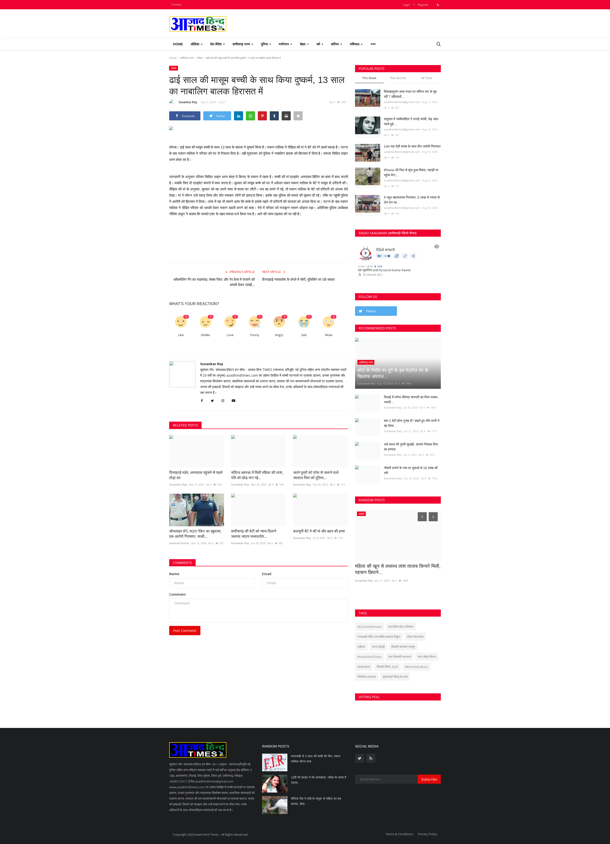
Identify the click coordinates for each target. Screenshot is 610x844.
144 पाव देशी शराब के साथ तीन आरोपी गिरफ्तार (412, 146)
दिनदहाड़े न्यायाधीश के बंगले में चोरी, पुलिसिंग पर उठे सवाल (298, 279)
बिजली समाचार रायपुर (403, 647)
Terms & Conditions (399, 834)
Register (423, 5)
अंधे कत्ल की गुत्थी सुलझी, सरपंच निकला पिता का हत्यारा (411, 446)
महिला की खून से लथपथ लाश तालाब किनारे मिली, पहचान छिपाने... (398, 569)
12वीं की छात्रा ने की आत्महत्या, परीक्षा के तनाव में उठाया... (318, 780)
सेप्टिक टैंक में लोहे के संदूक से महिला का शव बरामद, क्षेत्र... (316, 801)
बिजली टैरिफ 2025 (387, 667)
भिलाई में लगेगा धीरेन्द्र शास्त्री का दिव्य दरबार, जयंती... (411, 399)
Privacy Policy (427, 834)
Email (266, 574)
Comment (177, 594)
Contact (177, 4)
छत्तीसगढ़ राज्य (186, 58)
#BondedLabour (416, 667)
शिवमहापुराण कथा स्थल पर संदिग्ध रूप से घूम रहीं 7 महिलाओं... (410, 94)
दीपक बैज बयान (415, 636)
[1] (438, 4)
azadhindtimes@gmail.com (402, 102)
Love (230, 335)
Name (174, 574)
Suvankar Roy (188, 102)
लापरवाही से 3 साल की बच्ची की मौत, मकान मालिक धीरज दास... (315, 758)
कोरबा (199, 58)
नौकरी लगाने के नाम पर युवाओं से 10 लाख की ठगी (410, 470)
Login (406, 5)
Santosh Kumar (179, 543)
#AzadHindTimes (369, 657)
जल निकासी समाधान (399, 657)
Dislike (205, 335)
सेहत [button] (303, 44)
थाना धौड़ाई (378, 647)
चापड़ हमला (363, 667)
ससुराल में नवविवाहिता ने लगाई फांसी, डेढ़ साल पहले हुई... (411, 121)
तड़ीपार (361, 647)
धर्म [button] (318, 44)
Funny (254, 335)
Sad (303, 335)
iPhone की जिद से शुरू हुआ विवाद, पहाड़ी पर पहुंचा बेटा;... (411, 172)
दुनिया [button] (265, 44)
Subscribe (429, 779)
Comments (182, 562)
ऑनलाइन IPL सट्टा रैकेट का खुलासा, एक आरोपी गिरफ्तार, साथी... (195, 533)
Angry (279, 335)
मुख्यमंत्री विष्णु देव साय (395, 677)
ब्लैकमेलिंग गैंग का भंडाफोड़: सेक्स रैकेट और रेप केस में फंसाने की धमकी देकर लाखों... (214, 282)
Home (178, 44)
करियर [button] (335, 44)
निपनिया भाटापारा (366, 677)
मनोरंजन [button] (284, 44)
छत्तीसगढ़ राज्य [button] (242, 44)
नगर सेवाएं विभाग (427, 657)
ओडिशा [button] (195, 44)
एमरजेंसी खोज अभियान (400, 626)
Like (181, 335)
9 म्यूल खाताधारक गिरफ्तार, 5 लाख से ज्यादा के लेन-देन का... (412, 199)
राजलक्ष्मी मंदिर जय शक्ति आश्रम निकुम (378, 636)
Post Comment (184, 630)
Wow (328, 335)
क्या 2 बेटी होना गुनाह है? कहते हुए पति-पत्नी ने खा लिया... (411, 423)
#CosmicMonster (369, 626)
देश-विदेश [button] (216, 44)
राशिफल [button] (355, 44)
